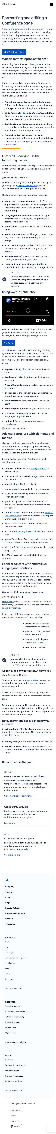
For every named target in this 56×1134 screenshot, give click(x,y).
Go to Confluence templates (18, 796)
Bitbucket (9, 979)
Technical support (13, 1006)
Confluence (10, 963)
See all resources (12, 1090)
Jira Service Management (16, 958)
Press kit (9, 919)
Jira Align (9, 952)
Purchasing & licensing (15, 1011)
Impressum (15, 1121)
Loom (7, 968)
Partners (9, 1060)
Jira (6, 947)
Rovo (7, 942)
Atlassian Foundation (15, 913)
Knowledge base (12, 1022)
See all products (12, 988)
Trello (7, 974)
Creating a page (12, 855)
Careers (8, 892)
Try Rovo (8, 343)
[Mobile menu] (51, 4)
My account (10, 1033)
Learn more (9, 823)
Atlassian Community (14, 1017)
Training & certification (15, 1065)
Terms (13, 1116)
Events (8, 897)
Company (9, 887)
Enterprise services (13, 1081)
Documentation (12, 1070)
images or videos (31, 679)
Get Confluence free (14, 52)
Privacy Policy (16, 1110)
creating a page (15, 29)
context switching (11, 607)
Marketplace (10, 1027)
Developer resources (14, 1076)
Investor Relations (13, 908)
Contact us (10, 924)
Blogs (7, 903)
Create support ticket (14, 1042)
